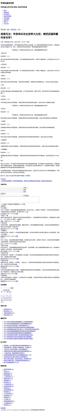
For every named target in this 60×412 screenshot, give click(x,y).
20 (7, 298)
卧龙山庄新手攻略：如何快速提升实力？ (17, 325)
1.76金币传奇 (8, 393)
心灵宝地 (3, 213)
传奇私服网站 (9, 390)
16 (1, 298)
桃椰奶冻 (3, 236)
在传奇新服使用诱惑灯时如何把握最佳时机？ (18, 323)
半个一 (2, 243)
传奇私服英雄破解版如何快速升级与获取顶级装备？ (20, 331)
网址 (25, 191)
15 (10, 297)
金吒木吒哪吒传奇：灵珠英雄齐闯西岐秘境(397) (17, 360)
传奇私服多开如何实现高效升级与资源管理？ (18, 336)
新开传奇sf (7, 14)
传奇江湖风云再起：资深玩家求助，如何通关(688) (17, 358)
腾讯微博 (20, 175)
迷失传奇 (7, 391)
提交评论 (3, 206)
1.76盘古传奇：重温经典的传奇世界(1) (14, 353)
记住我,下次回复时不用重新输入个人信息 (13, 204)
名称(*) (25, 188)
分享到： (4, 175)
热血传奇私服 (7, 16)
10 (3, 297)
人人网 (25, 175)
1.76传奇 (7, 399)
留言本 (6, 21)
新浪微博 (14, 175)
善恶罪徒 (3, 281)
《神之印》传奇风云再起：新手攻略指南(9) (16, 349)
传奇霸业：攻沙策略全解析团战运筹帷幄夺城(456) (17, 345)
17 (3, 298)
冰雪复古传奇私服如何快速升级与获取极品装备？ (19, 327)
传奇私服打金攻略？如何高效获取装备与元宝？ (19, 335)
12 (6, 297)
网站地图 (3, 408)
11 (4, 297)
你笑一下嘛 (4, 221)
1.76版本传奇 (8, 384)
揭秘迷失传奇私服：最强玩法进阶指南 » (41, 181)
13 (7, 297)
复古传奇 (7, 382)
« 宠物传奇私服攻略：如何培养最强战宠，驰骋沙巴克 (15, 181)
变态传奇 (7, 405)
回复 (17, 213)
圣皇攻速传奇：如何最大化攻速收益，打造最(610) (17, 347)
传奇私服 (6, 12)
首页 (5, 10)
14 (9, 297)
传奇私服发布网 (9, 401)
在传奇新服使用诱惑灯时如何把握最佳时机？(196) (17, 355)
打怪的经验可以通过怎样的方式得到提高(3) (16, 356)
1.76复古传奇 (8, 376)
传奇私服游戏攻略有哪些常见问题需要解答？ (18, 333)
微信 (29, 175)
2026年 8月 (6, 290)
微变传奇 (7, 397)
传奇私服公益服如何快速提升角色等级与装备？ (19, 338)
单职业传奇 (8, 378)
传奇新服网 (8, 375)
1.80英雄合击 (8, 403)
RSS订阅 (6, 23)
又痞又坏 (3, 273)
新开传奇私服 (9, 369)
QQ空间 (9, 175)
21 (9, 298)
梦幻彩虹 (3, 228)
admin (15, 42)
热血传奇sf (8, 373)
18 (4, 298)
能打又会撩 (4, 251)
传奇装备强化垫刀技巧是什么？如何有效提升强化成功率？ (22, 329)
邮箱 (25, 189)
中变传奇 (7, 388)
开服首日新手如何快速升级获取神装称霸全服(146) (17, 351)
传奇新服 (7, 380)
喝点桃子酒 (4, 258)
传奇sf (6, 371)
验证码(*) (3, 193)
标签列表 (6, 20)
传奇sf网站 (7, 18)
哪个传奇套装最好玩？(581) (11, 362)
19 (6, 298)
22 (10, 298)
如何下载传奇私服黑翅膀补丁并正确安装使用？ (19, 321)
